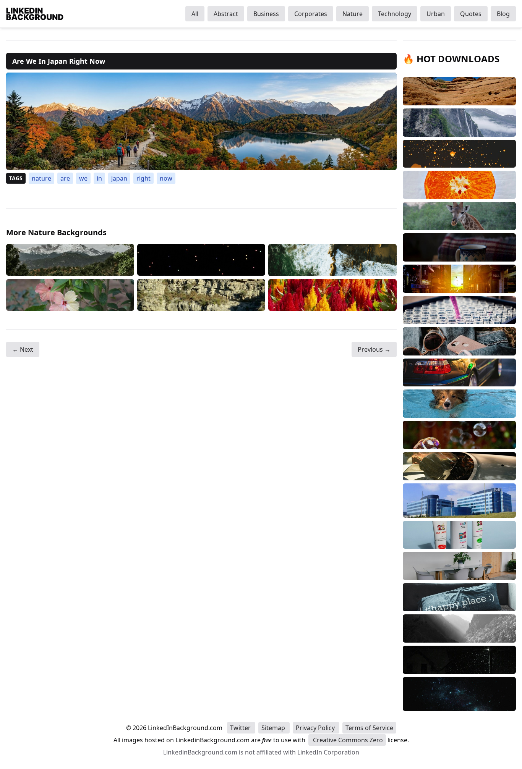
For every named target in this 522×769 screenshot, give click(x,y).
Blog (503, 14)
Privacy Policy (316, 728)
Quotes (470, 14)
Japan (119, 178)
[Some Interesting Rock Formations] (201, 295)
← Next (22, 349)
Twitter (241, 728)
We (83, 178)
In (99, 178)
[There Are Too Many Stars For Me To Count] (201, 260)
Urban (435, 14)
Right (143, 178)
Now (166, 178)
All (194, 14)
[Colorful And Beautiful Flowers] (70, 295)
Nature (352, 14)
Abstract (226, 14)
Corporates (310, 14)
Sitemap (274, 728)
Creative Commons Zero (347, 740)
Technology (394, 14)
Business (266, 14)
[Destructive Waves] (332, 260)
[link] (201, 121)
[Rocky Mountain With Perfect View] (70, 260)
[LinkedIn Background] (34, 14)
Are (65, 178)
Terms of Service (369, 728)
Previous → (374, 349)
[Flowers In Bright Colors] (332, 295)
